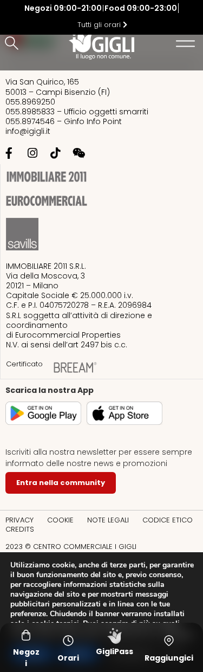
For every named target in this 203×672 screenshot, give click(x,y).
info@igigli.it (27, 131)
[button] (13, 43)
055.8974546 (30, 121)
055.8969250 (30, 101)
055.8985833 (30, 111)
